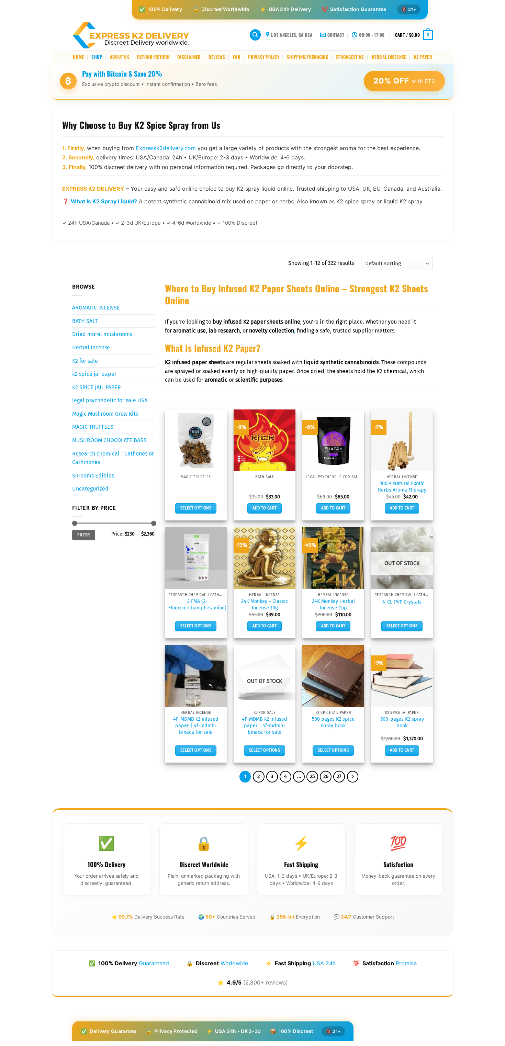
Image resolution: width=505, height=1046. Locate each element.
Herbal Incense (91, 347)
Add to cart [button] (264, 508)
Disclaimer (189, 57)
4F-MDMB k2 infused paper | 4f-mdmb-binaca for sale (195, 725)
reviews (217, 57)
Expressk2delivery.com (166, 148)
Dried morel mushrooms (102, 334)
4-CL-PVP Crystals (402, 602)
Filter (83, 534)
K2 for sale (85, 360)
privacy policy (263, 57)
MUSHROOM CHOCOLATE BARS (109, 440)
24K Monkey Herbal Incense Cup (333, 604)
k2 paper (423, 57)
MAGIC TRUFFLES (92, 427)
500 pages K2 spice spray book (333, 722)
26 (325, 776)
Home (78, 57)
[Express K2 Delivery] (131, 35)
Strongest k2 (350, 57)
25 (312, 776)
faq (236, 57)
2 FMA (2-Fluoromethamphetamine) (197, 604)
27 (339, 776)
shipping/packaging (307, 57)
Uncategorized (90, 488)
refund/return (153, 57)
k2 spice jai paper (94, 374)
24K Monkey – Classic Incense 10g (264, 604)
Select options (195, 508)
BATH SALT (85, 320)
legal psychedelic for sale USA (109, 400)
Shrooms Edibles (93, 475)
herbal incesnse (389, 57)
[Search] (255, 35)
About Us (120, 57)
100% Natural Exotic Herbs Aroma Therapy (402, 487)
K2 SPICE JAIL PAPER (96, 387)
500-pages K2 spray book (402, 722)
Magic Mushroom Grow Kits (105, 413)
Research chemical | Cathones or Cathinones (113, 457)
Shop (96, 57)
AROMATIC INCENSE (96, 307)
